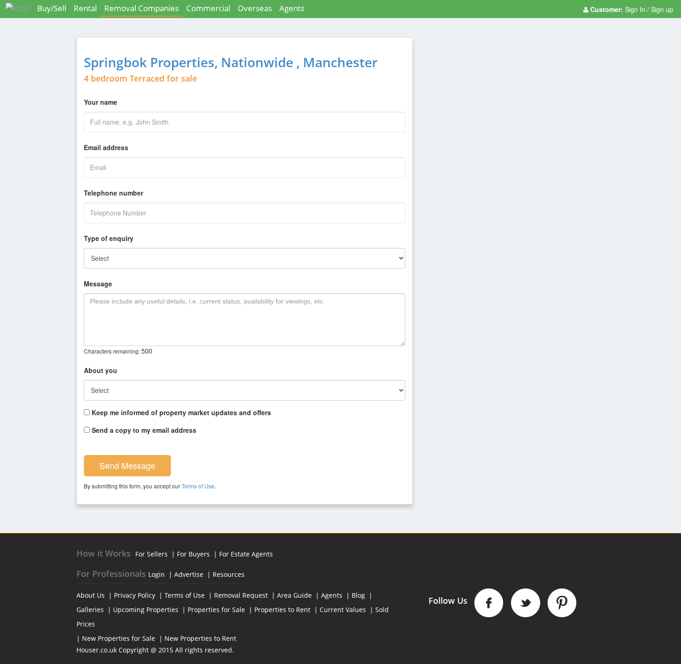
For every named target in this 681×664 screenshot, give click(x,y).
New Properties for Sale (118, 638)
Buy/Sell (51, 7)
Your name (100, 102)
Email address (106, 147)
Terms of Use (198, 486)
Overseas (255, 7)
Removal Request (241, 595)
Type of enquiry (108, 238)
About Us (90, 595)
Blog (358, 595)
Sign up (661, 9)
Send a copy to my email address (143, 430)
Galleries (90, 609)
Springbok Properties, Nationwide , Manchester (231, 62)
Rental (85, 7)
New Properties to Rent (200, 638)
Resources (229, 574)
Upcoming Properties (145, 609)
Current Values (343, 609)
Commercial (208, 7)
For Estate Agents (246, 554)
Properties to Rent (282, 609)
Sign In (636, 9)
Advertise (188, 574)
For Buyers (193, 554)
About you (100, 370)
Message (98, 283)
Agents (291, 7)
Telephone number (113, 192)
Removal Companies (141, 7)
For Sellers (151, 554)
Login (156, 574)
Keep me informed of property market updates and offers (180, 412)
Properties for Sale (216, 609)
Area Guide (294, 595)
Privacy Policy (134, 595)
